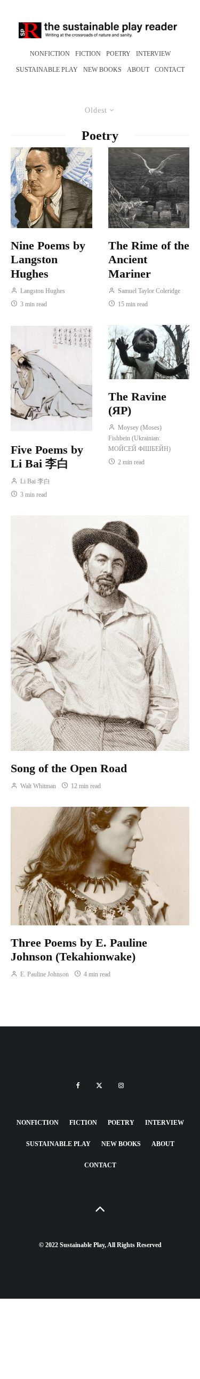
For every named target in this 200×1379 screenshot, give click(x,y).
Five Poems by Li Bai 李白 (47, 456)
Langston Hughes (42, 291)
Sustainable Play (47, 69)
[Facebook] (78, 1085)
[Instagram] (121, 1085)
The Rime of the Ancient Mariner (148, 259)
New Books (102, 69)
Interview (153, 53)
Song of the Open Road (69, 768)
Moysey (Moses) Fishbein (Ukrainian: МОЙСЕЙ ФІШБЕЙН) (139, 438)
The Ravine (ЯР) (137, 403)
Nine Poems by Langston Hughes (48, 259)
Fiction (88, 53)
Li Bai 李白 (34, 481)
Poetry (118, 53)
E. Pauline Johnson (44, 974)
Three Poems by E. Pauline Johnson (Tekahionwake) (79, 949)
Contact (170, 69)
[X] (99, 1085)
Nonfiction (50, 53)
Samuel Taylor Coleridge (148, 291)
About (138, 69)
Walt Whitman (37, 786)
